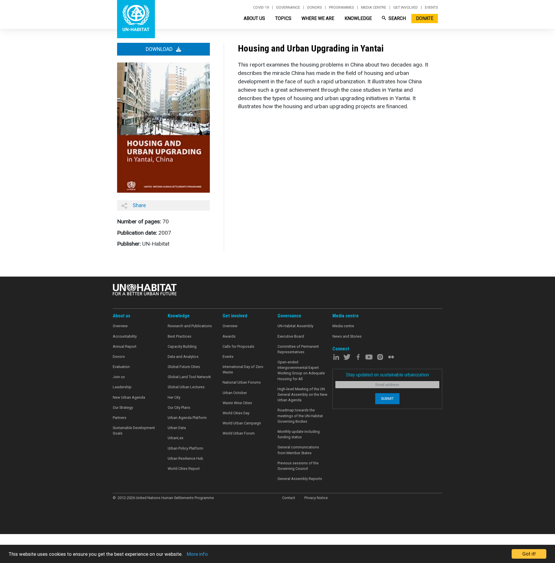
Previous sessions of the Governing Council (298, 466)
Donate (424, 18)
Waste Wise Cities (237, 403)
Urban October (235, 393)
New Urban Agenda (129, 397)
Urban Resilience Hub (185, 458)
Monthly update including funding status (299, 434)
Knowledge (358, 18)
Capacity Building (182, 346)
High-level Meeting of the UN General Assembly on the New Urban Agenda (303, 394)
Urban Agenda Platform (187, 417)
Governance (288, 7)
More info (197, 554)
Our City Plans (179, 407)
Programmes (341, 7)
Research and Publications (190, 326)
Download (160, 49)
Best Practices (179, 336)
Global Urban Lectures (186, 387)
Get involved (405, 7)
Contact (288, 498)
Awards (229, 336)
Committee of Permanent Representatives (298, 349)
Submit (387, 398)
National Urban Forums (242, 382)
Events (431, 7)
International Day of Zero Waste (243, 369)
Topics (283, 18)
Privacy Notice (316, 498)
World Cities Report (184, 468)
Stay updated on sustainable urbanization (387, 375)
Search (396, 18)
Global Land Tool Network (189, 377)
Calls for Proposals (238, 346)
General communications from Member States (298, 450)
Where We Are (317, 18)
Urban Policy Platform (185, 448)
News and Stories (347, 336)
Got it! (529, 554)
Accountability (125, 336)
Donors (314, 7)
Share (139, 205)
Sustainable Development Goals (134, 430)
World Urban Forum (239, 433)
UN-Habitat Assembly (295, 326)
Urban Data (177, 428)
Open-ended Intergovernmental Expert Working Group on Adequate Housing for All (301, 370)
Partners (119, 417)
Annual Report (124, 346)
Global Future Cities (184, 367)
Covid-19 (261, 7)
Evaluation (121, 367)
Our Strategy (123, 407)
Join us (119, 377)
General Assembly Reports (300, 478)
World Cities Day (236, 413)
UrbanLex (175, 438)
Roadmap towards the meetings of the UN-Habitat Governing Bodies (300, 415)
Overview (120, 326)
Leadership (122, 387)
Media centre (373, 7)
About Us (254, 18)
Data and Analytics (183, 356)
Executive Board (291, 336)
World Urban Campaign (242, 423)
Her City (174, 397)
